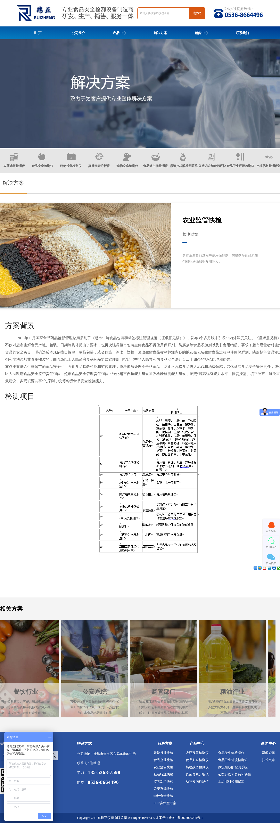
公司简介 (78, 33)
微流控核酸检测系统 (184, 166)
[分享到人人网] (274, 568)
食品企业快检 (163, 760)
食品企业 (240, 651)
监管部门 (102, 651)
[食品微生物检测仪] (155, 160)
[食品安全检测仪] (41, 159)
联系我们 (242, 33)
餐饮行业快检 (163, 753)
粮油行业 (171, 651)
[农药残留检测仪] (14, 160)
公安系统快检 (163, 788)
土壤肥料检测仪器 (231, 781)
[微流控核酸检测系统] (183, 160)
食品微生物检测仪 (155, 166)
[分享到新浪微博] (264, 568)
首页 (37, 33)
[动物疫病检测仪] (127, 159)
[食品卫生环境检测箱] (240, 159)
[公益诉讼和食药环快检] (211, 160)
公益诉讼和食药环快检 (234, 774)
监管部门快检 (163, 781)
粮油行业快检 (163, 774)
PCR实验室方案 (165, 803)
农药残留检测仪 (14, 166)
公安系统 (33, 651)
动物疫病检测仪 (127, 166)
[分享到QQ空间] (260, 568)
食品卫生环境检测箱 (240, 166)
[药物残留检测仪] (71, 159)
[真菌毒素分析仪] (99, 159)
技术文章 (268, 760)
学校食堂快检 (163, 796)
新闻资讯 (268, 753)
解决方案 (160, 33)
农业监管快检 (163, 767)
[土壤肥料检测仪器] (269, 160)
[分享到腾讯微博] (269, 568)
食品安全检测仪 (42, 166)
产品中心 (119, 33)
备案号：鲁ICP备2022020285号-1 (179, 818)
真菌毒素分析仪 (99, 166)
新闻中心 (201, 33)
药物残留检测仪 (71, 166)
